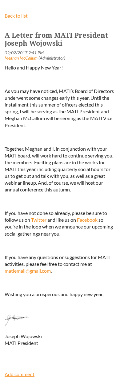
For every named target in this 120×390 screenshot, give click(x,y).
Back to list (16, 16)
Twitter (38, 220)
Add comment (19, 374)
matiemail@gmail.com (28, 271)
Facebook (87, 220)
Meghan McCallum (21, 58)
